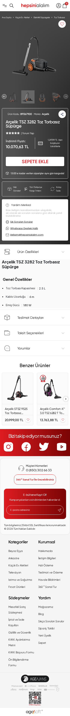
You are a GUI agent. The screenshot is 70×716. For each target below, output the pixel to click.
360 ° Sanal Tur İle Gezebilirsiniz (35, 479)
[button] (4, 96)
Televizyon (14, 572)
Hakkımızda (45, 551)
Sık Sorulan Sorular (21, 222)
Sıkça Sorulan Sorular (51, 621)
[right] (66, 399)
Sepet (42, 643)
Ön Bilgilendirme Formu (18, 662)
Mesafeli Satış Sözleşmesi (17, 609)
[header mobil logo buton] (35, 5)
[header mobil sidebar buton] (5, 6)
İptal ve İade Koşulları (16, 622)
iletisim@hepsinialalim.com (26, 234)
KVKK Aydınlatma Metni (19, 642)
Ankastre (13, 558)
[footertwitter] (44, 446)
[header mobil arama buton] (11, 5)
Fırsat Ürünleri (16, 587)
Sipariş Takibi (46, 628)
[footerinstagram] (8, 446)
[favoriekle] (28, 420)
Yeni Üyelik (44, 635)
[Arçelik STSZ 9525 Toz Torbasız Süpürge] (17, 388)
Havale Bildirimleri (49, 579)
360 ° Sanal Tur (47, 587)
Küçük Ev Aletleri (18, 565)
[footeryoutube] (61, 446)
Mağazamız (45, 607)
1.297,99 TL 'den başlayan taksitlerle (55, 143)
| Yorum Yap (27, 133)
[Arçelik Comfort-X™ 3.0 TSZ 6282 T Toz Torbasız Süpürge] (52, 388)
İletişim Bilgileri (47, 558)
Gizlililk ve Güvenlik (19, 632)
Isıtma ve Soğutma (20, 579)
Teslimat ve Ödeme (50, 572)
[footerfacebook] (26, 446)
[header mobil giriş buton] (58, 5)
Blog (41, 614)
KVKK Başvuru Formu (21, 652)
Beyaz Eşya (15, 551)
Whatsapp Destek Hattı (24, 228)
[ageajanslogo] (35, 679)
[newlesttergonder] (59, 510)
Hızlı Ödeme (45, 565)
